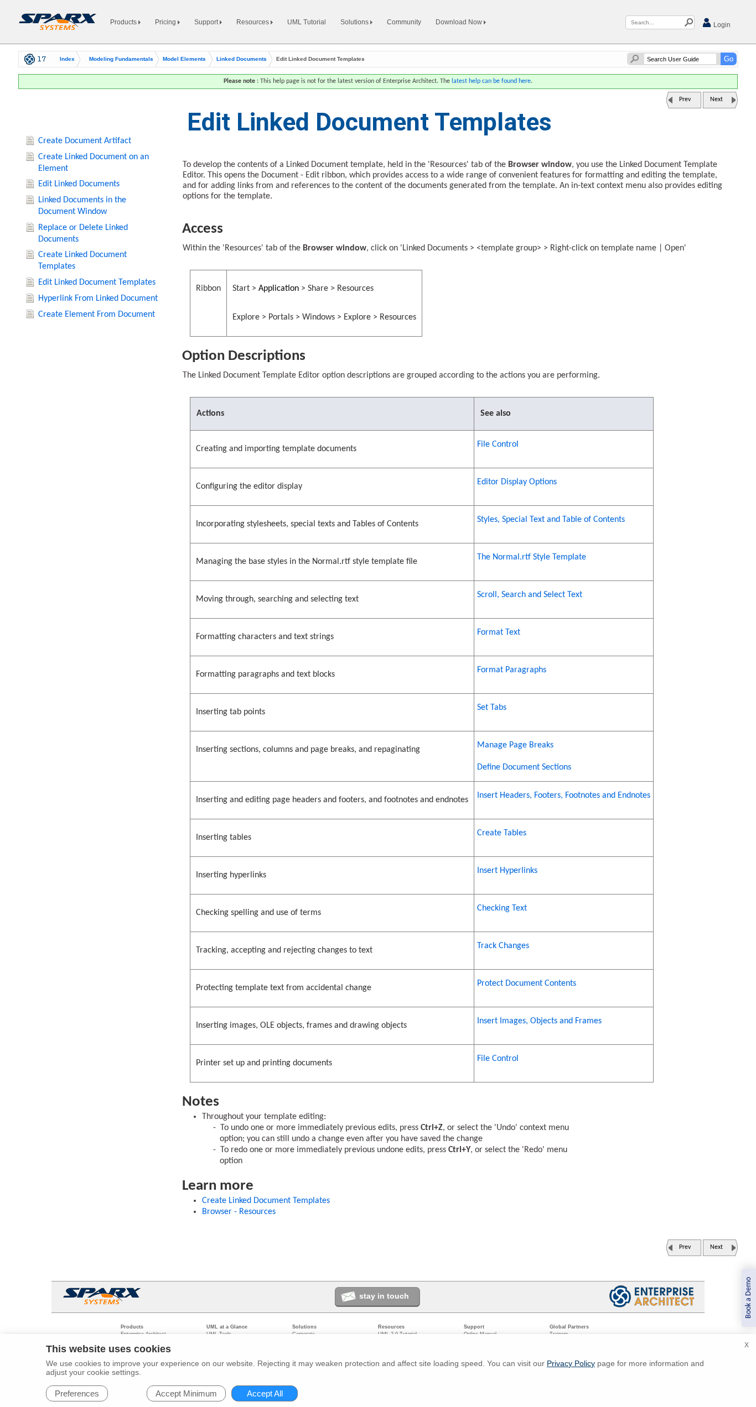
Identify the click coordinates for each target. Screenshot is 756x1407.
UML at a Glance (226, 1327)
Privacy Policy (571, 1363)
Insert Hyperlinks (507, 870)
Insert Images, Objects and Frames (539, 1021)
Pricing (166, 22)
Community (404, 22)
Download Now (460, 22)
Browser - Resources (239, 1211)
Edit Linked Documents (79, 184)
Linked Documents (241, 59)
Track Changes (503, 946)
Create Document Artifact (84, 141)
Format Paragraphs (511, 670)
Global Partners (569, 1327)
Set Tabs (491, 707)
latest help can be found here (491, 81)
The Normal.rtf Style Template (531, 557)
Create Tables (501, 833)
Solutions (355, 22)
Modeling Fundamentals (121, 59)
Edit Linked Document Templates (97, 282)
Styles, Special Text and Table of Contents (551, 519)
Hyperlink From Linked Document (98, 298)
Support (207, 22)
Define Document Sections (524, 767)
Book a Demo (748, 1298)
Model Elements (184, 59)
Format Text (498, 632)
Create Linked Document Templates (266, 1200)
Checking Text (502, 908)
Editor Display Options (517, 482)
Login (721, 25)
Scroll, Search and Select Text (529, 594)
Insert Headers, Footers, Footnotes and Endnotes (563, 795)
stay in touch (384, 1295)
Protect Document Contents (526, 983)
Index (67, 59)
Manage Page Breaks (515, 745)
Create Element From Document (96, 314)
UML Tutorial (306, 22)
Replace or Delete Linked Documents (83, 233)
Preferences (77, 1393)
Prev (685, 99)
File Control (498, 444)
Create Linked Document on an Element (93, 163)
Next (716, 99)
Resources (253, 22)
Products (124, 22)
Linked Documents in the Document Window (82, 206)
